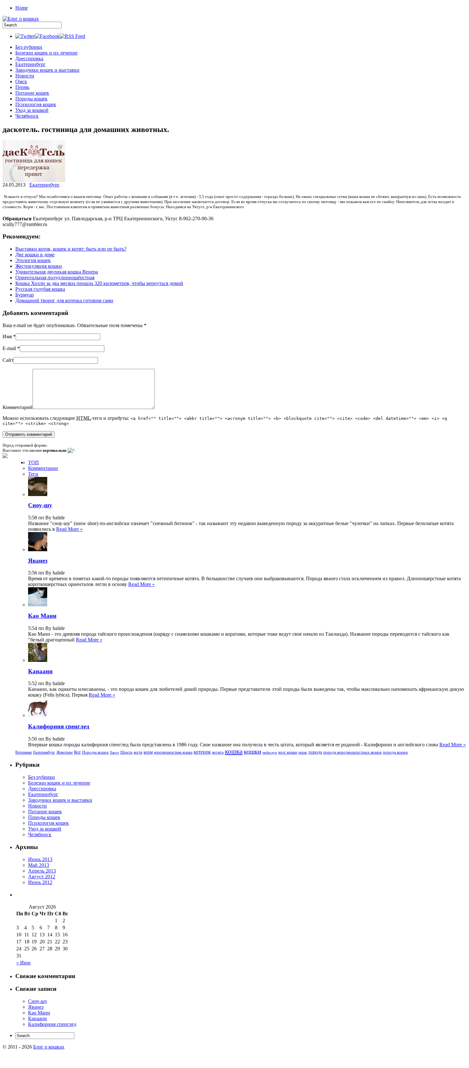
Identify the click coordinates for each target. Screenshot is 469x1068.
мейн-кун (270, 752)
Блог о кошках (48, 1047)
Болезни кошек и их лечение (46, 52)
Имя (7, 336)
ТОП (33, 462)
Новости (24, 75)
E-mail (9, 348)
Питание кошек (32, 93)
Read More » (69, 529)
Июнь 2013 (40, 859)
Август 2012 (41, 876)
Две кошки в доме (35, 254)
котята (218, 752)
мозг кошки (287, 752)
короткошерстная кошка (173, 752)
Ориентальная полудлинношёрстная (54, 277)
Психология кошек (35, 104)
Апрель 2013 (42, 871)
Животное (64, 752)
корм (148, 752)
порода (315, 752)
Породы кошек (31, 98)
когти (138, 752)
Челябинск (27, 116)
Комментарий (18, 407)
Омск (21, 81)
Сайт (8, 360)
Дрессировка (29, 58)
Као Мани (42, 615)
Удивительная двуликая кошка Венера (56, 271)
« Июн (23, 962)
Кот (77, 752)
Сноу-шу (40, 505)
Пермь (22, 87)
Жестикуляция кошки (38, 266)
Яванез (38, 560)
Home (21, 8)
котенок (202, 752)
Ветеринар (23, 752)
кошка (233, 751)
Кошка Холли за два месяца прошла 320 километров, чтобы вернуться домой (99, 283)
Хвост (114, 752)
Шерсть (126, 752)
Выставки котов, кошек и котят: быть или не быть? (70, 249)
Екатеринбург (30, 64)
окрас (302, 752)
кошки (252, 751)
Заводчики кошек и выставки (47, 70)
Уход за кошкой (31, 110)
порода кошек (395, 752)
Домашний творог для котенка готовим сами (64, 300)
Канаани (40, 671)
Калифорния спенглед (58, 726)
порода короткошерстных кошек (352, 752)
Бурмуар (24, 294)
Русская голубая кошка (40, 289)
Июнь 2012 (40, 882)
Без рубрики (28, 47)
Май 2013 (38, 865)
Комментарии (43, 468)
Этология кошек (33, 260)
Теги (33, 474)
